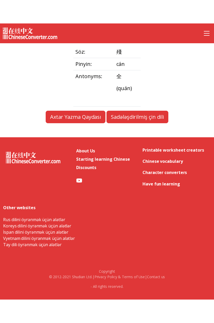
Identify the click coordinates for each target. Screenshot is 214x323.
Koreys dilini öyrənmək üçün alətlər (37, 226)
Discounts (86, 167)
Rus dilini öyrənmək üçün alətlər (34, 219)
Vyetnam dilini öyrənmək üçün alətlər (39, 238)
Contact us (156, 276)
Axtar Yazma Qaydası (75, 116)
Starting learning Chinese (103, 159)
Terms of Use (133, 276)
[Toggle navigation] (206, 33)
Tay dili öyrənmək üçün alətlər (32, 244)
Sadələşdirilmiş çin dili (137, 116)
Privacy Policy (105, 276)
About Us (85, 151)
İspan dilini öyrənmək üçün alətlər (35, 232)
